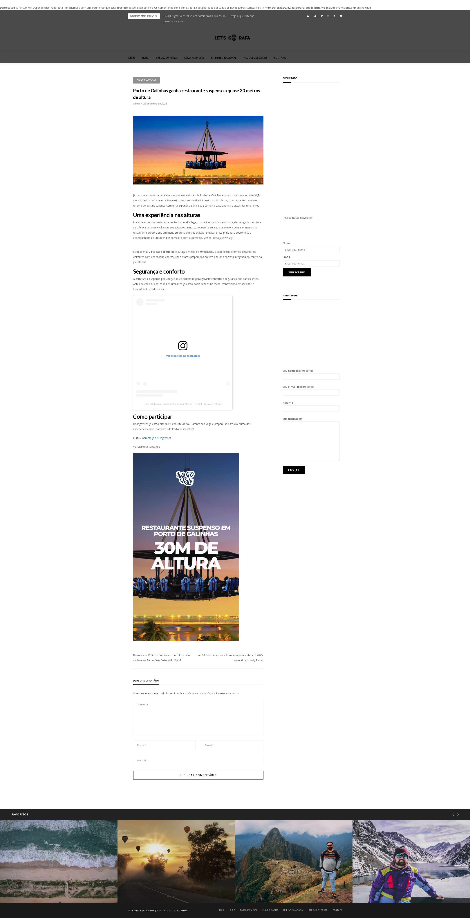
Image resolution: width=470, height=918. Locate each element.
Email (286, 257)
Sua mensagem (293, 418)
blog (145, 57)
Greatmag (168, 910)
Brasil (18, 884)
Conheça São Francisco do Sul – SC (36, 894)
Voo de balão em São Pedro (149, 894)
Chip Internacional (223, 57)
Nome (286, 243)
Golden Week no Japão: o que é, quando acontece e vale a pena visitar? (206, 16)
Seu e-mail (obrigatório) (298, 386)
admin (136, 103)
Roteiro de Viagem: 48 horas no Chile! (390, 894)
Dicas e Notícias (146, 80)
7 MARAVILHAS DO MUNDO (264, 884)
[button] (308, 16)
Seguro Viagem (194, 57)
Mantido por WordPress (141, 910)
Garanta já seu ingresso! (156, 438)
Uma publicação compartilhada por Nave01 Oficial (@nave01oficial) (183, 403)
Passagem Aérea (166, 57)
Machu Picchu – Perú (263, 894)
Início (131, 57)
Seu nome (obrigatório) (298, 370)
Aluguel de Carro (255, 57)
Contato (280, 57)
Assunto (288, 402)
